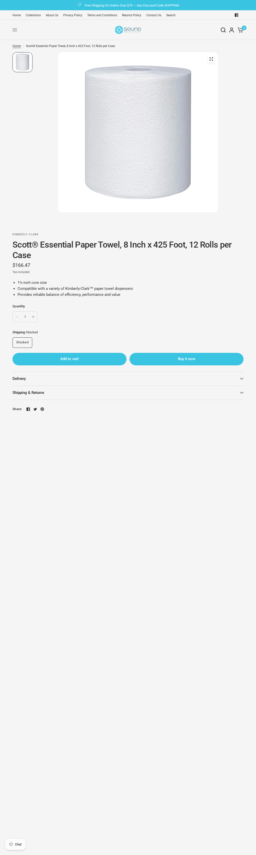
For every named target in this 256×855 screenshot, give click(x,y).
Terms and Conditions (102, 15)
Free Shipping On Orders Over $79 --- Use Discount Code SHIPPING (132, 5)
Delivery (19, 378)
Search (171, 15)
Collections (33, 15)
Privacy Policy (72, 15)
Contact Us (153, 15)
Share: (17, 409)
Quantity (18, 306)
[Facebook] (236, 15)
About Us (52, 15)
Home (16, 15)
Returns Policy (131, 15)
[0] (240, 30)
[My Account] (232, 30)
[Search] (223, 30)
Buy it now (186, 359)
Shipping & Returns (28, 392)
